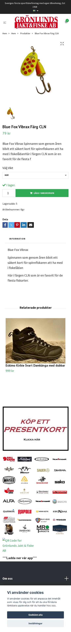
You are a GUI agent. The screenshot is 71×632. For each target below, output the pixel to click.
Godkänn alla (35, 614)
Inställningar (35, 623)
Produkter (25, 50)
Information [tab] (17, 256)
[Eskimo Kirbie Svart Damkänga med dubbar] (35, 358)
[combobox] (35, 192)
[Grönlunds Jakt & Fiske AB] (35, 30)
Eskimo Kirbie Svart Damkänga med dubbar (35, 382)
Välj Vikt (7, 185)
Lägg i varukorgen (44, 210)
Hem (4, 50)
